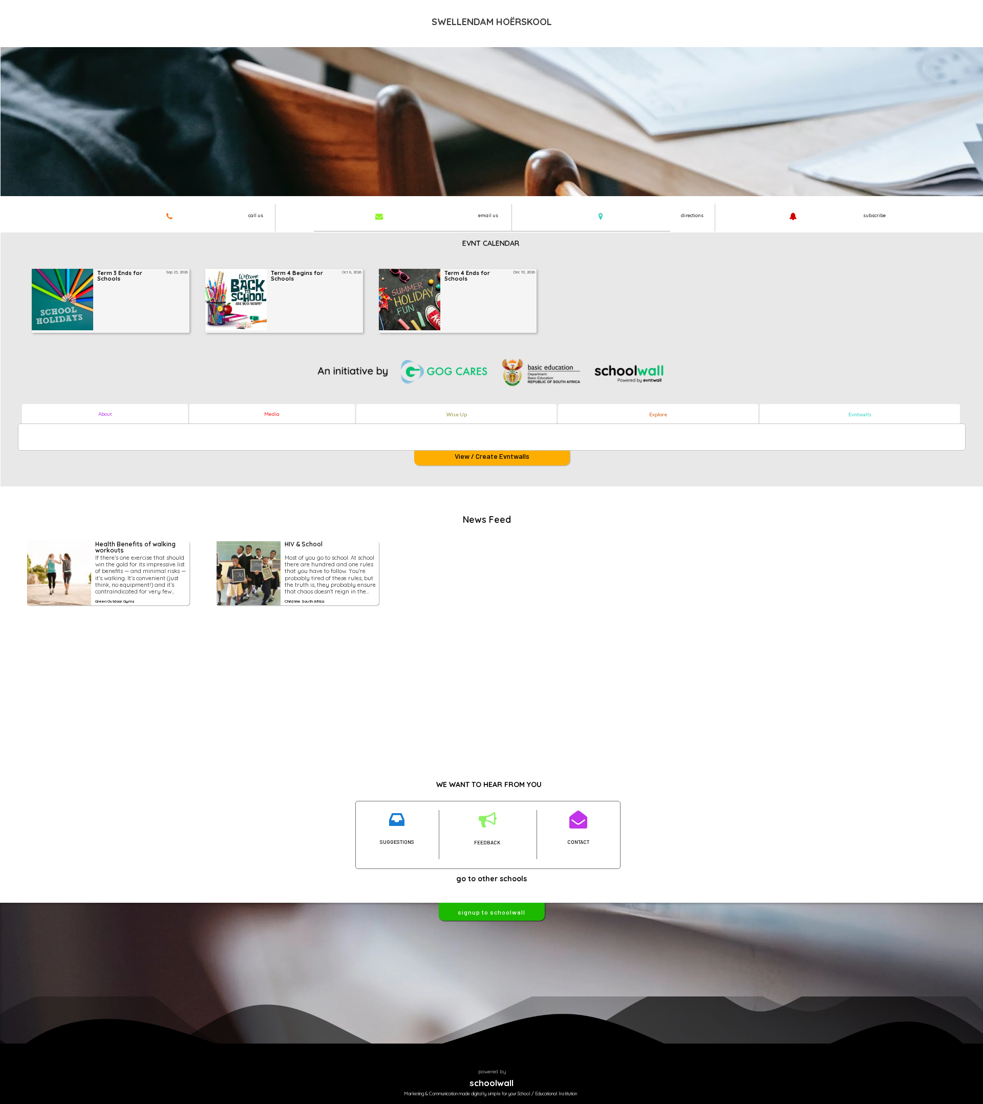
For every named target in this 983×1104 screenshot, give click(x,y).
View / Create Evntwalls (492, 456)
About (105, 414)
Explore (658, 414)
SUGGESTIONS (397, 842)
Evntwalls (859, 414)
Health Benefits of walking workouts (136, 547)
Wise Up (456, 414)
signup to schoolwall (491, 912)
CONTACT (578, 842)
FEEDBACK (487, 842)
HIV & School (304, 544)
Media (272, 414)
